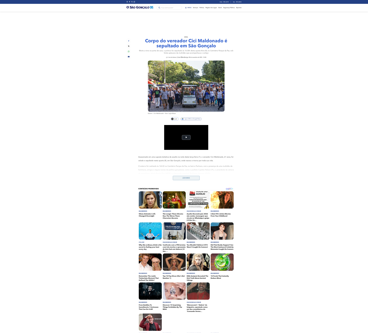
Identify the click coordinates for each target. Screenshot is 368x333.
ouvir (175, 119)
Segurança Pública (229, 7)
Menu (189, 7)
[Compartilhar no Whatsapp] (129, 51)
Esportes (239, 7)
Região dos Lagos (211, 7)
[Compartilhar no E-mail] (129, 56)
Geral (220, 7)
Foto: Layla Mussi (170, 113)
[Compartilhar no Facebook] (129, 41)
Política (202, 7)
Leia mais (186, 178)
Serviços (195, 7)
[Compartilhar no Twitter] (129, 46)
